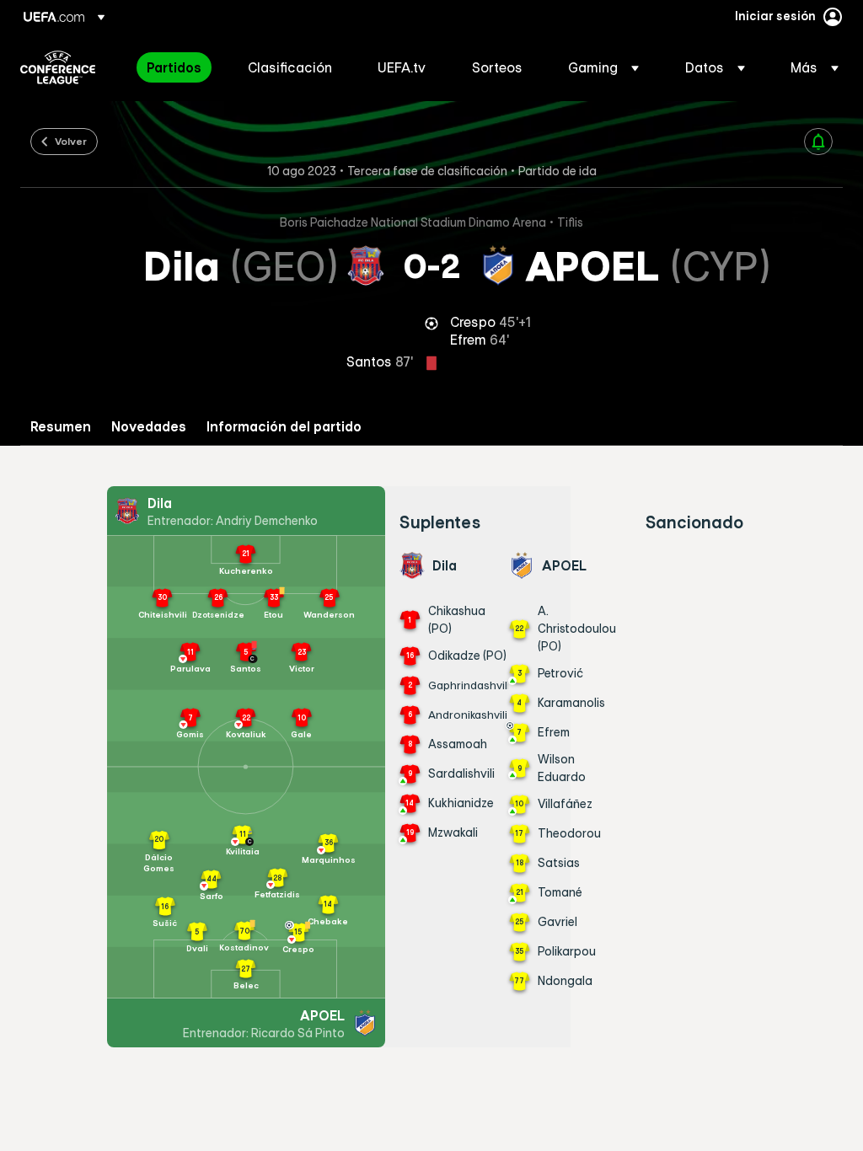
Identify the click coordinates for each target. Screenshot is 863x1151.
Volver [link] (71, 141)
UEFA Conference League (57, 67)
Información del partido (284, 427)
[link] (174, 67)
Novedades (148, 427)
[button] (603, 67)
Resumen (60, 427)
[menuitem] (176, 67)
